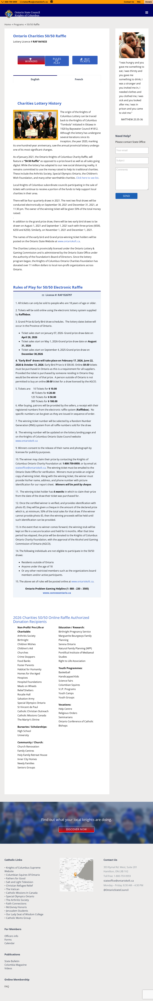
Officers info (11, 936)
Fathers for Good (15, 878)
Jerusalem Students (17, 910)
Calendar (9, 943)
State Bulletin (11, 961)
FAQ (138, 2)
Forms (8, 939)
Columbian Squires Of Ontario (23, 874)
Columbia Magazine (15, 964)
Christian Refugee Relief (19, 885)
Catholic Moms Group (18, 918)
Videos (8, 968)
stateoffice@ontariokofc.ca (31, 467)
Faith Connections (16, 903)
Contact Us (129, 2)
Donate (148, 2)
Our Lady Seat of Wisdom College (24, 914)
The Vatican (12, 889)
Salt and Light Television (19, 882)
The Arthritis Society (17, 900)
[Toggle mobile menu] (147, 12)
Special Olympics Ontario (20, 896)
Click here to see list (87, 177)
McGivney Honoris (16, 907)
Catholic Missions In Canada (22, 892)
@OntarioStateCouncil (116, 890)
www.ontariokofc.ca (69, 241)
